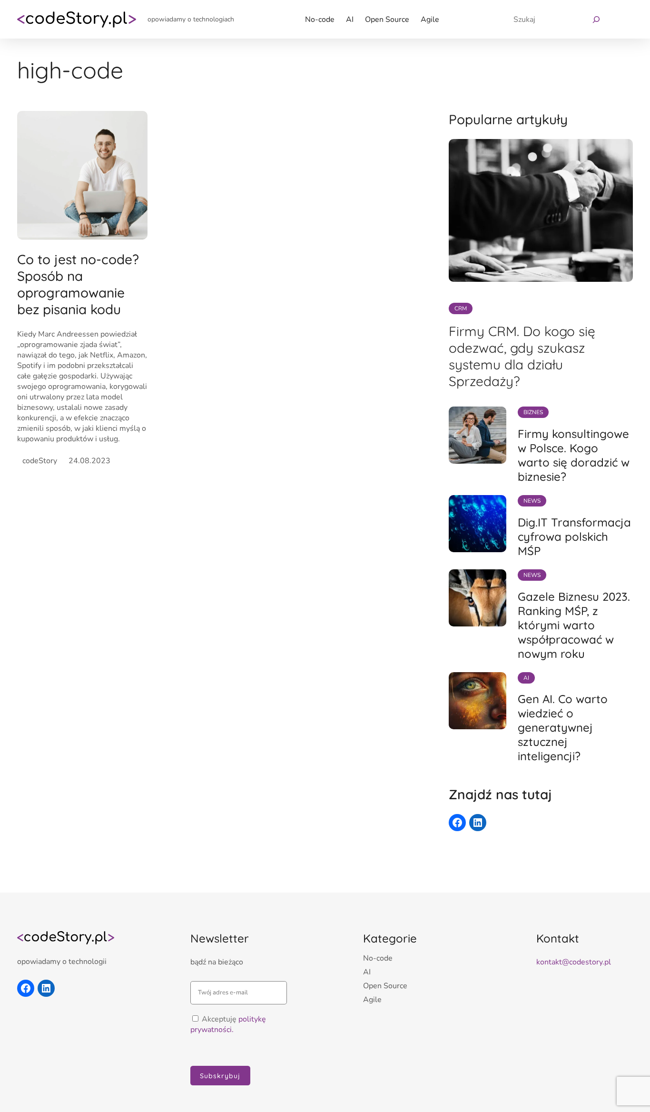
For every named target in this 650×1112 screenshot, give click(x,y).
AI (526, 678)
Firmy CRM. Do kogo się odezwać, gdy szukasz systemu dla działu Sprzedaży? (522, 356)
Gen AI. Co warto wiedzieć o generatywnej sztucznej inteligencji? (563, 727)
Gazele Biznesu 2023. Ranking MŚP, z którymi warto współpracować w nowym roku (574, 625)
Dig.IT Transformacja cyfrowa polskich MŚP (574, 536)
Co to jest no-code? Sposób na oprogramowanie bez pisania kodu (78, 284)
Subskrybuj (220, 1076)
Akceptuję (228, 1024)
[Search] (594, 19)
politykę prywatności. (228, 1024)
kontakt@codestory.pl (573, 962)
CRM (460, 308)
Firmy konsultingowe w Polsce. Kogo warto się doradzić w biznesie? (574, 455)
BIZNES (533, 412)
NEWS (532, 501)
